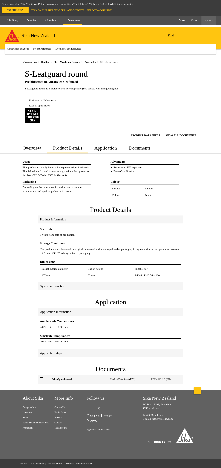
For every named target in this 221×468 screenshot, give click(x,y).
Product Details (67, 148)
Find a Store (60, 412)
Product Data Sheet (145, 135)
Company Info (29, 407)
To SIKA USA (15, 10)
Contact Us (59, 407)
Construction (74, 20)
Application (105, 148)
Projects (58, 417)
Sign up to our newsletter (98, 429)
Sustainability (60, 427)
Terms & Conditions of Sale (36, 422)
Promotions (28, 427)
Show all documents (180, 135)
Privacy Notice (55, 463)
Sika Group (12, 20)
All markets (50, 20)
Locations (27, 412)
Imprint (23, 463)
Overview (32, 148)
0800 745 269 (156, 414)
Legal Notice (37, 463)
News (25, 417)
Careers (58, 422)
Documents (139, 148)
